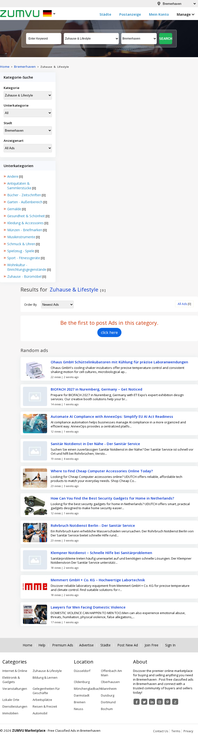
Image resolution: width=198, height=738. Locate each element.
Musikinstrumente (21, 237)
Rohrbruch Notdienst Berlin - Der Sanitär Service (93, 525)
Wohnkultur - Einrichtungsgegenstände (26, 267)
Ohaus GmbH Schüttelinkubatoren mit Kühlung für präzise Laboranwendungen (119, 361)
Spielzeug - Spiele (20, 251)
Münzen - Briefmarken (24, 230)
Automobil (40, 713)
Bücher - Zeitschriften (24, 195)
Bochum (107, 709)
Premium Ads (62, 645)
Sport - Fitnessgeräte (23, 258)
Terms (175, 731)
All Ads (182, 304)
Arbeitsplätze (42, 699)
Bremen (79, 702)
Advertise (86, 645)
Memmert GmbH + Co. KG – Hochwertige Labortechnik (98, 579)
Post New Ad (127, 645)
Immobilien (10, 713)
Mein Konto (159, 14)
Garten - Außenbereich (24, 202)
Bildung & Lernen (45, 677)
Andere (12, 176)
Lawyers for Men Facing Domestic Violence (88, 607)
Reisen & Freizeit (45, 706)
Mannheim (109, 688)
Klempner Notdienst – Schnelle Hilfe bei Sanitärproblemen (101, 552)
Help (41, 645)
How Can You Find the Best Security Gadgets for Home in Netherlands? (112, 498)
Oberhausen (110, 682)
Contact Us (160, 731)
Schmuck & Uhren (21, 244)
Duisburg (107, 695)
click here (109, 332)
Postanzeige (130, 14)
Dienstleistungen (14, 706)
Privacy (188, 731)
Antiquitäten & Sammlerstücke (19, 185)
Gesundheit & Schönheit (26, 216)
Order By (30, 305)
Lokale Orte (10, 699)
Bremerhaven (25, 66)
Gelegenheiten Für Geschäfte (46, 690)
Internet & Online (14, 671)
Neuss (78, 709)
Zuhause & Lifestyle (47, 671)
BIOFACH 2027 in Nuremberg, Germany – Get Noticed (96, 389)
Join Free (151, 645)
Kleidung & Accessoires (25, 223)
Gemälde (14, 209)
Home (4, 66)
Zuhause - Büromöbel (24, 276)
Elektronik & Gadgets (11, 679)
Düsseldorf (82, 671)
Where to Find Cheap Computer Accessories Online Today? (102, 470)
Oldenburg (82, 682)
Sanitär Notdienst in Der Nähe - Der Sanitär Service (95, 443)
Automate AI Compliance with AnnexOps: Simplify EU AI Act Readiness (112, 416)
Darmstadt (81, 695)
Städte (105, 14)
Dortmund (108, 702)
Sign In (170, 645)
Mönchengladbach (87, 688)
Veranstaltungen (14, 688)
